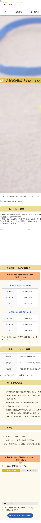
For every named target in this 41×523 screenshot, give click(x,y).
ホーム (2, 196)
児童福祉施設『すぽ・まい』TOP (16, 196)
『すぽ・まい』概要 (35, 196)
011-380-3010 (12, 471)
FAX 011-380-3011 (29, 471)
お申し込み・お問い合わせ (21, 515)
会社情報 (18, 12)
